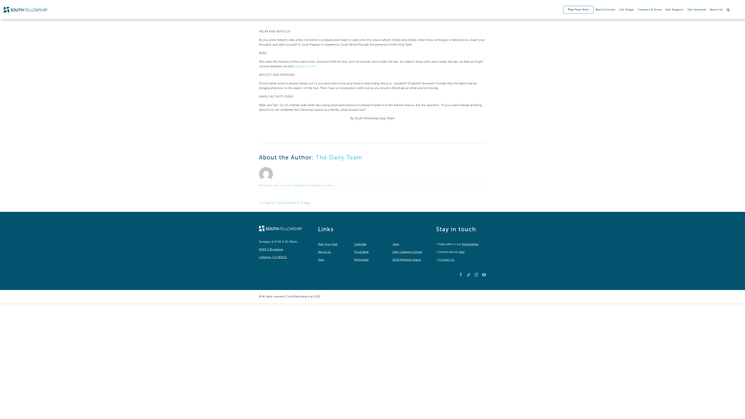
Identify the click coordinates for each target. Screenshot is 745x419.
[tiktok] (468, 275)
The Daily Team (339, 157)
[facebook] (461, 275)
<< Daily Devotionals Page (285, 203)
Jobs (395, 244)
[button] (728, 9)
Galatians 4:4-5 (305, 66)
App (462, 252)
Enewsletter (470, 244)
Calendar (360, 244)
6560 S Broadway (271, 249)
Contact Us (446, 259)
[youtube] (484, 275)
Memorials (361, 259)
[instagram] (476, 275)
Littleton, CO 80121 (273, 257)
